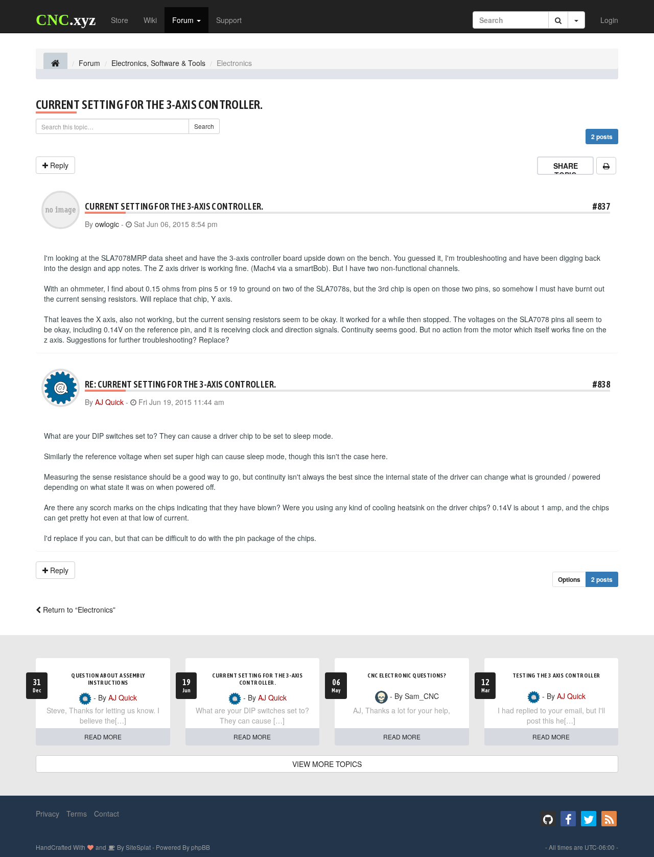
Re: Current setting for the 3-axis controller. (180, 384)
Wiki (150, 20)
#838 (601, 384)
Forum (184, 20)
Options (569, 579)
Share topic (565, 170)
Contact (106, 813)
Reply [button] (58, 165)
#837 (601, 206)
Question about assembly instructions (108, 679)
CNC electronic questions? (406, 675)
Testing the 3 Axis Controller (556, 675)
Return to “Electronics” (78, 609)
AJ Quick (109, 402)
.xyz (66, 19)
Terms (76, 813)
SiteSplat (137, 847)
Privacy (47, 813)
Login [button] (609, 20)
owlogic (107, 224)
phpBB (200, 847)
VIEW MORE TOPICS (327, 764)
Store (119, 20)
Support (229, 20)
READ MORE (103, 736)
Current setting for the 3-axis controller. (149, 104)
